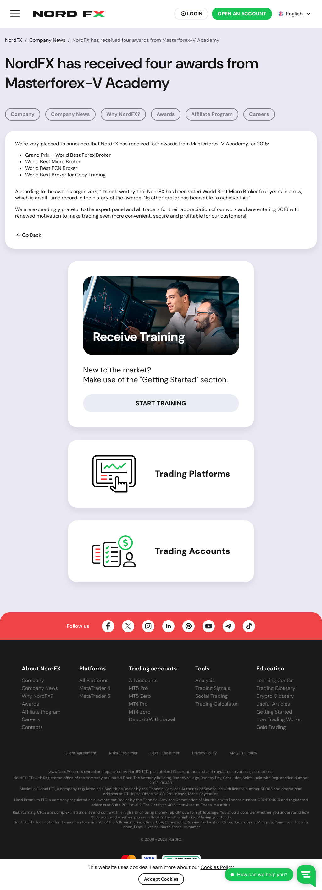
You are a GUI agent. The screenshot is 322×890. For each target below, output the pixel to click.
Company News (47, 40)
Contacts (32, 727)
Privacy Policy (204, 753)
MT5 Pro (138, 688)
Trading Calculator (216, 704)
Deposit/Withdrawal (152, 719)
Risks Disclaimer (123, 753)
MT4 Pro (138, 704)
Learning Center (274, 680)
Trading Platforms (192, 474)
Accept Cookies (161, 879)
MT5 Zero (140, 696)
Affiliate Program (212, 114)
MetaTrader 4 (94, 688)
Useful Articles (273, 704)
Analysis (205, 680)
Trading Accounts (192, 551)
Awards (166, 114)
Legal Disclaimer (165, 753)
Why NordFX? (123, 114)
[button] (15, 13)
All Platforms (93, 680)
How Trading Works (278, 719)
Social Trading (211, 696)
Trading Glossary (275, 688)
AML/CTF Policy (243, 753)
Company (23, 114)
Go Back (31, 235)
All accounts (143, 680)
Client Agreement (81, 753)
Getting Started (274, 711)
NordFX (13, 40)
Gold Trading (271, 727)
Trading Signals (212, 688)
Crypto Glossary (275, 696)
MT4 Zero (139, 711)
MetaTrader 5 (94, 696)
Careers (259, 114)
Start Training (161, 403)
